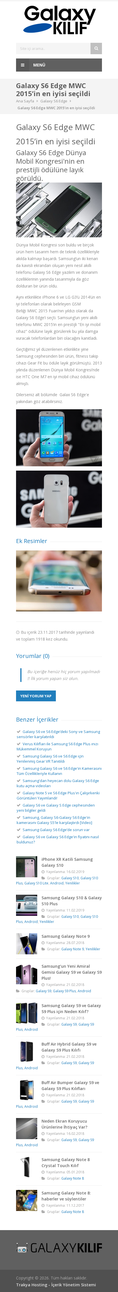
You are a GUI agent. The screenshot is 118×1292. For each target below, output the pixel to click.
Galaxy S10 (70, 878)
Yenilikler (72, 883)
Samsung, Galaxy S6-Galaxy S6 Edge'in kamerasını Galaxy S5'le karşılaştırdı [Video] (54, 820)
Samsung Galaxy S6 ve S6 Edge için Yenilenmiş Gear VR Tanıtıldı (50, 759)
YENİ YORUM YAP (36, 695)
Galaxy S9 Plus (64, 991)
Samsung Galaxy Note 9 (66, 936)
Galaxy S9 (43, 991)
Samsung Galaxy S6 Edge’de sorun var (56, 829)
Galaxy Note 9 (72, 949)
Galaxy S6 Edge (53, 101)
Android (57, 883)
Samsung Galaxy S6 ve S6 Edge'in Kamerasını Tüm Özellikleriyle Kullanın (59, 771)
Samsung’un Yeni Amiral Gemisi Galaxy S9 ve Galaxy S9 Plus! (72, 972)
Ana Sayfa (25, 101)
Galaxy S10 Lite (36, 883)
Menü (38, 65)
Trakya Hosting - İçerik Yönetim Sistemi (56, 1284)
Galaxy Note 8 (72, 1178)
